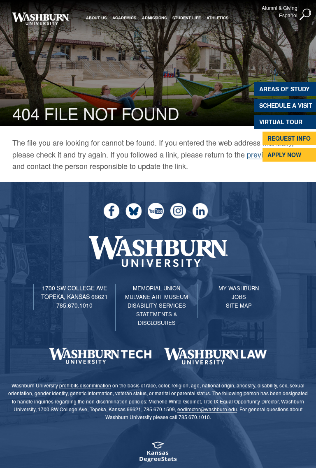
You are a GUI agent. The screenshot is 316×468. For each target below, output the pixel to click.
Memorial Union (156, 288)
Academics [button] (124, 18)
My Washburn (238, 288)
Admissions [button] (154, 18)
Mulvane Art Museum (156, 297)
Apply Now (284, 155)
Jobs (239, 297)
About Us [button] (96, 18)
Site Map (239, 305)
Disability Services (157, 305)
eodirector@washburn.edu (207, 408)
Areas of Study (284, 89)
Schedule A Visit (285, 105)
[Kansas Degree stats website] (158, 454)
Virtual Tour (280, 122)
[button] (306, 15)
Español (288, 15)
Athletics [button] (217, 18)
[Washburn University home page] (40, 18)
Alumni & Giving (279, 7)
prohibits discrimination (85, 385)
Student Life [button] (186, 18)
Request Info (289, 138)
